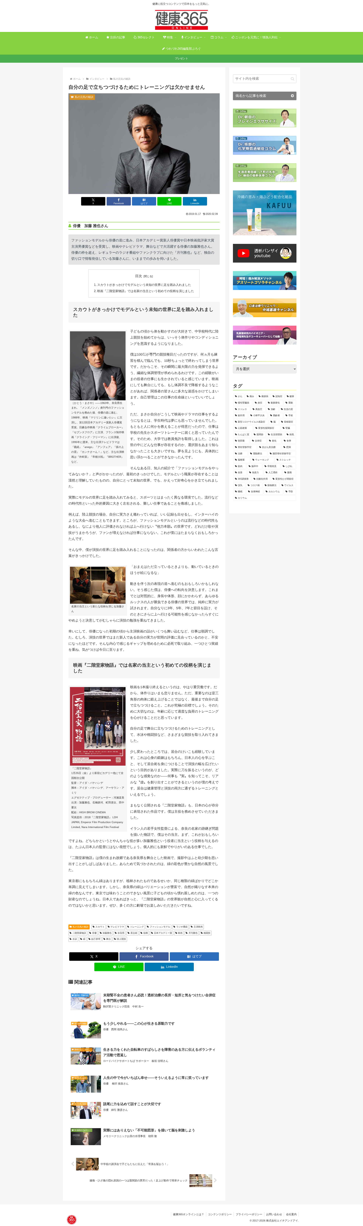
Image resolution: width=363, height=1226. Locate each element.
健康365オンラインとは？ (188, 1214)
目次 (138, 276)
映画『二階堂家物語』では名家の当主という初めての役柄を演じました (145, 291)
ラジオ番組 (182, 926)
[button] (292, 79)
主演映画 (198, 926)
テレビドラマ (117, 926)
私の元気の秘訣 (80, 926)
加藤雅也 (107, 933)
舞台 (108, 939)
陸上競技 (121, 939)
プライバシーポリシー (249, 1214)
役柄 (145, 933)
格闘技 (207, 933)
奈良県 (121, 933)
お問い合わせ (274, 1214)
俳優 (94, 933)
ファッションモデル (160, 926)
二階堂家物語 (79, 933)
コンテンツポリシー (220, 1214)
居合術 (133, 933)
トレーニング (137, 926)
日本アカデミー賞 (163, 933)
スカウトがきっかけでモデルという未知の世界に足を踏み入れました (144, 284)
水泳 (74, 939)
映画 (180, 933)
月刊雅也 (193, 933)
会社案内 (291, 1214)
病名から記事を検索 (251, 96)
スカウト (100, 926)
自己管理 (95, 939)
